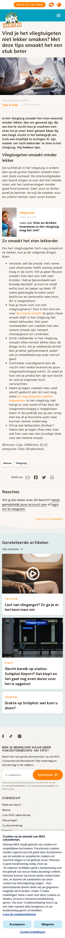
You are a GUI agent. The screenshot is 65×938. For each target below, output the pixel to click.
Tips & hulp (10, 105)
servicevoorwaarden (43, 785)
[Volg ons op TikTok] (11, 737)
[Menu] (58, 15)
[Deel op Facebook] (36, 477)
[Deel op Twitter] (44, 477)
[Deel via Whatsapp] (52, 477)
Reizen (7, 463)
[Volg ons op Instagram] (19, 737)
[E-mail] (27, 477)
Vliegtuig (21, 463)
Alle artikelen (10, 549)
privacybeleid (17, 785)
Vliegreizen (27, 213)
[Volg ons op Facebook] (3, 737)
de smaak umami (29, 313)
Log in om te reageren (49, 519)
